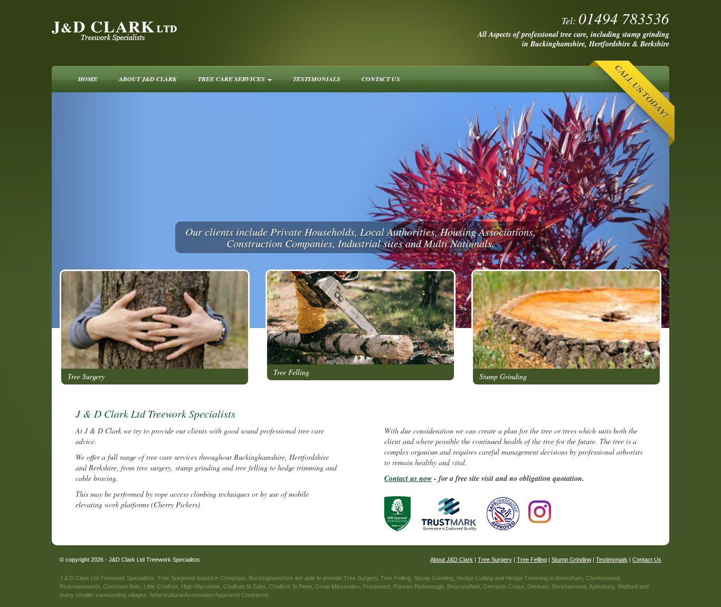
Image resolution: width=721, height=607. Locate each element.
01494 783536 (623, 18)
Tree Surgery (86, 376)
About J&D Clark (148, 78)
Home (88, 78)
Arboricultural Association (181, 595)
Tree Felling (291, 372)
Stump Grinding (503, 376)
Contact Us (381, 78)
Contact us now (408, 478)
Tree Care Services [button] (232, 78)
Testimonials (316, 78)
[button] (98, 209)
